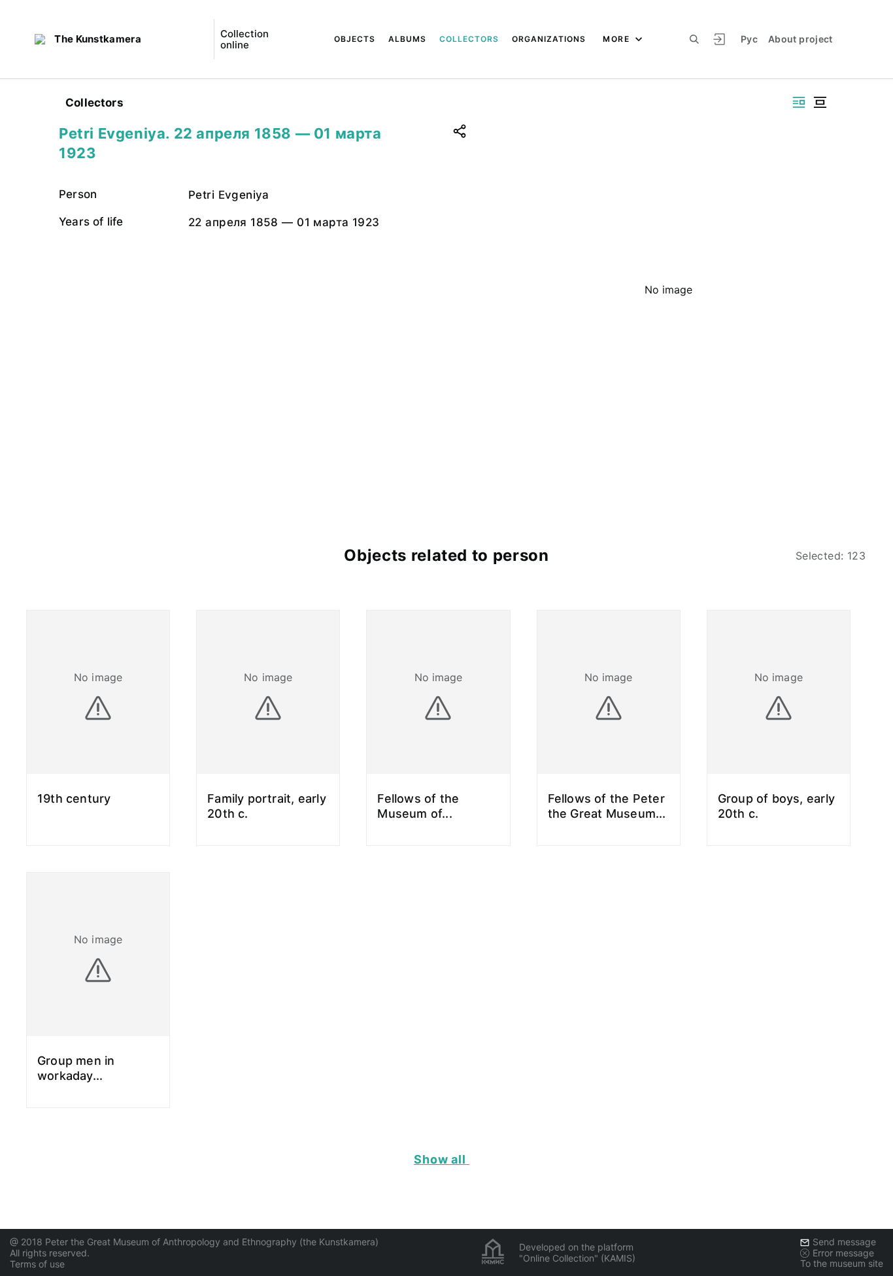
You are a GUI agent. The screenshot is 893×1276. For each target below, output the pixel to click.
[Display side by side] (798, 102)
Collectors (469, 39)
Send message (844, 1241)
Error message (843, 1252)
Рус (749, 38)
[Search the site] (694, 39)
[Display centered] (819, 102)
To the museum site (841, 1263)
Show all (441, 1159)
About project (800, 38)
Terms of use (37, 1263)
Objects (354, 39)
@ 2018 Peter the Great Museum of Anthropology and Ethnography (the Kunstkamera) (194, 1241)
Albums (407, 39)
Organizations (549, 39)
